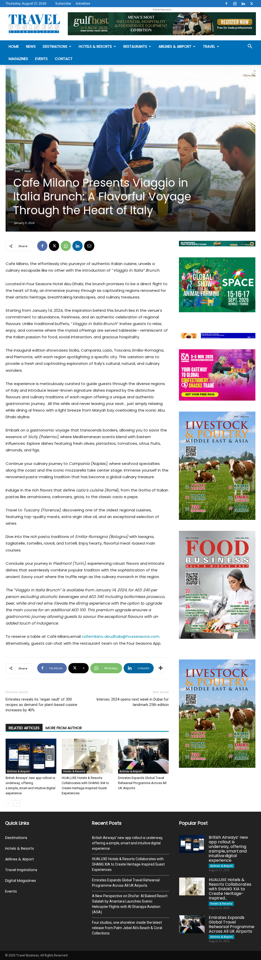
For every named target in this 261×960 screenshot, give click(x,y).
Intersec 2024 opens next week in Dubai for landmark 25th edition (132, 702)
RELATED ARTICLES (24, 727)
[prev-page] (9, 803)
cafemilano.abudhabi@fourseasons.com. (121, 636)
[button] (250, 46)
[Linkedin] (243, 3)
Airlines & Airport (175, 46)
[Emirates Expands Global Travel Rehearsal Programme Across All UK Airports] (143, 756)
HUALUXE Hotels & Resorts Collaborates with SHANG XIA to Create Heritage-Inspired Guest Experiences (128, 864)
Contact (64, 58)
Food (17, 171)
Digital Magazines (20, 880)
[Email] (89, 246)
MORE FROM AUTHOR (64, 727)
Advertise (83, 3)
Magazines (18, 58)
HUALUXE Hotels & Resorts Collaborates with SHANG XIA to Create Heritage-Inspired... (230, 889)
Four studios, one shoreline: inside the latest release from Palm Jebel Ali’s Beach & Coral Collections (127, 927)
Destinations (55, 46)
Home (14, 46)
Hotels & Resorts (95, 46)
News (31, 46)
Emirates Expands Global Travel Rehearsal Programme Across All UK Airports (142, 783)
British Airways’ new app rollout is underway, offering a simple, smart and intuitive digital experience (127, 843)
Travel (209, 46)
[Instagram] (235, 3)
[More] (160, 668)
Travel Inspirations (21, 869)
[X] (251, 3)
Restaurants (135, 46)
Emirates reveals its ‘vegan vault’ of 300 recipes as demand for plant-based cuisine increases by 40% (41, 704)
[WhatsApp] (66, 246)
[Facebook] (226, 3)
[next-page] (17, 803)
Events (41, 58)
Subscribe (63, 3)
